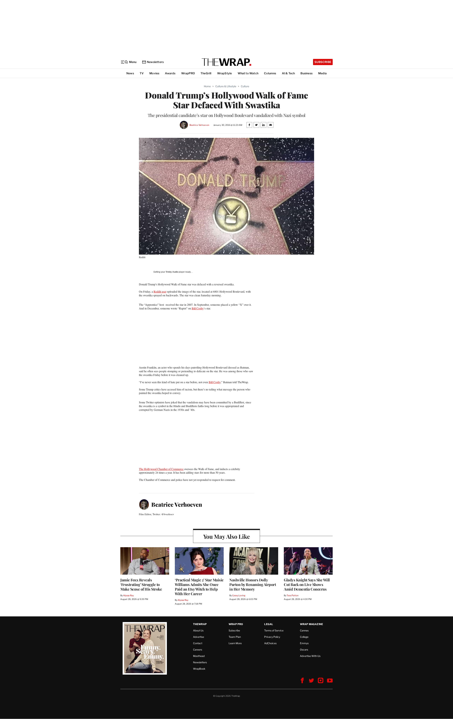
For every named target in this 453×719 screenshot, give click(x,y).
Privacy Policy (272, 636)
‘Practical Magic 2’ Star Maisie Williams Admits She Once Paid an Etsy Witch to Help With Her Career (199, 586)
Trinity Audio (172, 272)
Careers (197, 649)
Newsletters (155, 62)
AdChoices (270, 643)
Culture (245, 86)
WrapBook (199, 668)
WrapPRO (188, 73)
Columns (270, 73)
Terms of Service (273, 630)
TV (142, 73)
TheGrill (205, 73)
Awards (170, 73)
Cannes (304, 630)
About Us (198, 630)
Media (322, 73)
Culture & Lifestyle (225, 86)
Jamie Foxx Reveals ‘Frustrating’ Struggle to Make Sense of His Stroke (141, 584)
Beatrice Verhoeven (199, 125)
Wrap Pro (236, 624)
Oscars (304, 649)
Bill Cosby (198, 308)
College (304, 636)
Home (207, 86)
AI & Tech (288, 73)
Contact (197, 643)
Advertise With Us (310, 655)
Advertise (198, 636)
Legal (268, 624)
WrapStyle (224, 73)
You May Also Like (226, 536)
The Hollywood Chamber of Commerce (161, 469)
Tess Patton (293, 595)
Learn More (235, 643)
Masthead (199, 655)
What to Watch (248, 73)
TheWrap (200, 624)
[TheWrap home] (226, 62)
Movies (154, 73)
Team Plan (235, 636)
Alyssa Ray (128, 595)
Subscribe (322, 62)
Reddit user (160, 291)
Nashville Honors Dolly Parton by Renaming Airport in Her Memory (252, 584)
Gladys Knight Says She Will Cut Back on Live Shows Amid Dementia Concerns (307, 584)
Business (306, 73)
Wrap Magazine (311, 624)
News (130, 73)
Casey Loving (238, 595)
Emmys (304, 643)
